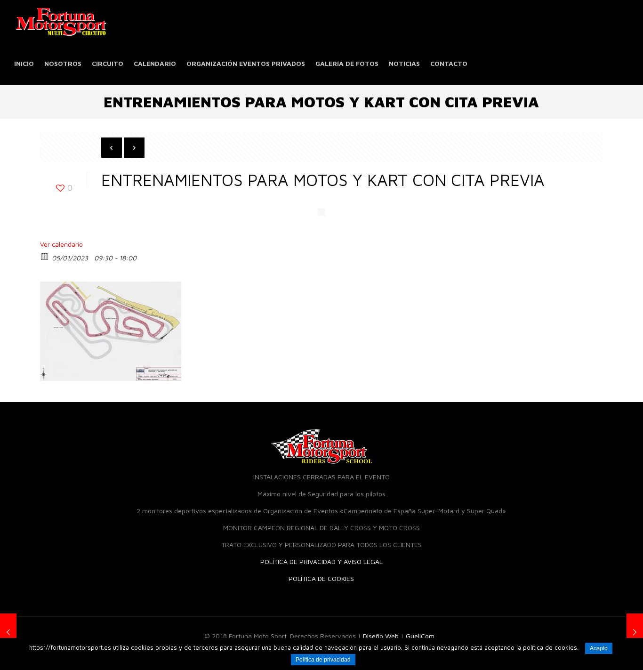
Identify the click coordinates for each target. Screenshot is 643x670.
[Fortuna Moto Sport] (61, 21)
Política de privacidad (323, 659)
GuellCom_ (422, 636)
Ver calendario (61, 244)
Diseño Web (381, 636)
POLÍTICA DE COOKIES (321, 578)
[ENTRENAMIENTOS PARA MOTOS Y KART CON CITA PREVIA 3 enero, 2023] (8, 632)
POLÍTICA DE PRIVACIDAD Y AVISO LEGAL (321, 561)
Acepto (599, 648)
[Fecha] (45, 255)
